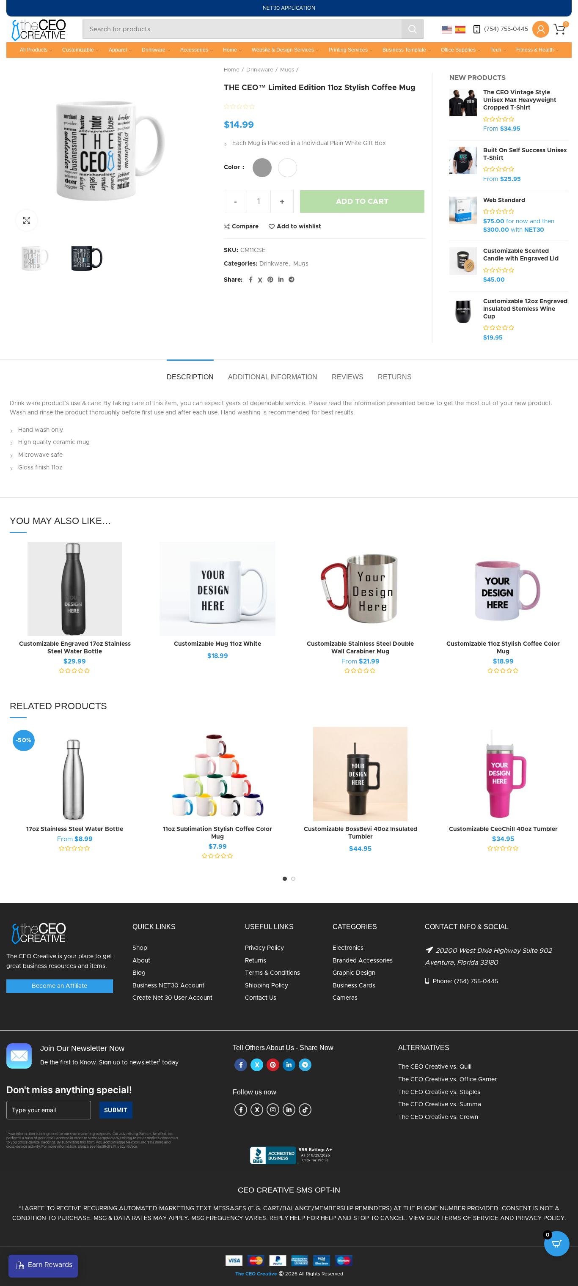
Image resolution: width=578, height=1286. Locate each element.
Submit (116, 1109)
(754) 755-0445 (506, 29)
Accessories (194, 50)
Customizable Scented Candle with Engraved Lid (521, 255)
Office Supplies (458, 50)
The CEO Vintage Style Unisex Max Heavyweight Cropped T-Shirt (519, 100)
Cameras (345, 998)
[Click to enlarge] (26, 220)
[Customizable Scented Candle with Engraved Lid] (463, 266)
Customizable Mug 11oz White (217, 644)
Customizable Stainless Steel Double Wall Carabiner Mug (360, 648)
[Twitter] (260, 280)
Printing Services (348, 50)
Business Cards (354, 986)
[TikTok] (305, 1109)
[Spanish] (460, 29)
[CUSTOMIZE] (276, 574)
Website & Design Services (283, 50)
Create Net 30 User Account (172, 998)
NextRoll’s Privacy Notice (116, 1147)
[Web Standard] (463, 215)
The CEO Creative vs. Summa (439, 1105)
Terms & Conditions (272, 973)
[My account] (540, 29)
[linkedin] (281, 280)
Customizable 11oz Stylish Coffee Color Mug (503, 648)
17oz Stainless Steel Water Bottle (74, 829)
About (141, 961)
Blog (139, 973)
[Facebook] (250, 280)
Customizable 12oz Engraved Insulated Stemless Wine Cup (525, 309)
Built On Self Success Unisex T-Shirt (525, 154)
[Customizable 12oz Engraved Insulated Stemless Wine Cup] (463, 320)
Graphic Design (354, 973)
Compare (245, 227)
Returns (255, 961)
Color (233, 167)
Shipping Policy (266, 986)
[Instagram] (273, 1109)
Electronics (348, 948)
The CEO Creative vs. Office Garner (447, 1080)
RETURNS (395, 377)
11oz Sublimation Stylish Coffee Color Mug (217, 833)
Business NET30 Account (168, 986)
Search (413, 29)
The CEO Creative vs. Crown (438, 1117)
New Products (477, 77)
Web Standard (504, 200)
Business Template (404, 50)
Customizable (78, 50)
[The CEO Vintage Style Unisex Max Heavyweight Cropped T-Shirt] (463, 111)
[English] (447, 29)
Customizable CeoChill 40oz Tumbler (503, 829)
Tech (495, 50)
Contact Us (260, 998)
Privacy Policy (264, 948)
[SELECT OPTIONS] (133, 574)
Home (230, 50)
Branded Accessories (363, 961)
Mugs (287, 70)
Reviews (347, 377)
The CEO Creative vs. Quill (434, 1067)
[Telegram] (291, 280)
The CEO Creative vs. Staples (439, 1092)
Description (190, 377)
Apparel (118, 50)
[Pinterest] (270, 280)
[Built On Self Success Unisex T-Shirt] (463, 165)
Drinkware (153, 50)
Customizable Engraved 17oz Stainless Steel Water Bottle (75, 648)
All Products (33, 50)
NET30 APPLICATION (289, 8)
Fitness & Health (535, 50)
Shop (139, 948)
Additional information (272, 377)
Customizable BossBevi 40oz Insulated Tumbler (360, 833)
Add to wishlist (299, 227)
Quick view (133, 593)
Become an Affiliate (59, 986)
